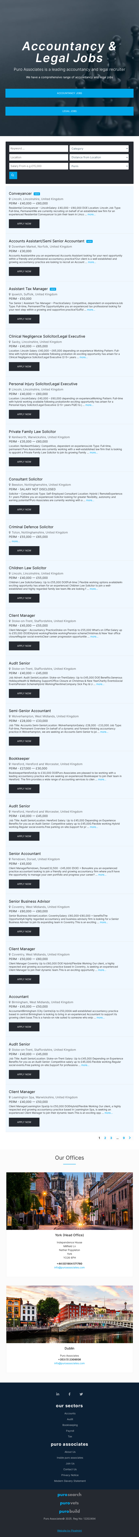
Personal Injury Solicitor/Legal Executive (43, 384)
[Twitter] (81, 1394)
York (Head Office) (69, 1235)
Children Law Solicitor (27, 568)
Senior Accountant (25, 853)
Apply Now (24, 223)
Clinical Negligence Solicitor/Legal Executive (47, 336)
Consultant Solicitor (26, 479)
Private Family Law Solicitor (32, 431)
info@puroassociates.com (69, 1267)
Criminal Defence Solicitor (31, 527)
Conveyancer (20, 193)
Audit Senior (19, 663)
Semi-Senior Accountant (30, 711)
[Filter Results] (13, 175)
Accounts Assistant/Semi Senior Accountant (46, 241)
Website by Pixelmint (69, 1530)
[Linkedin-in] (58, 1394)
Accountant (19, 996)
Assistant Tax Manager (28, 289)
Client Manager (22, 615)
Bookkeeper (19, 758)
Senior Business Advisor (29, 901)
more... (92, 214)
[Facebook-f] (69, 1394)
